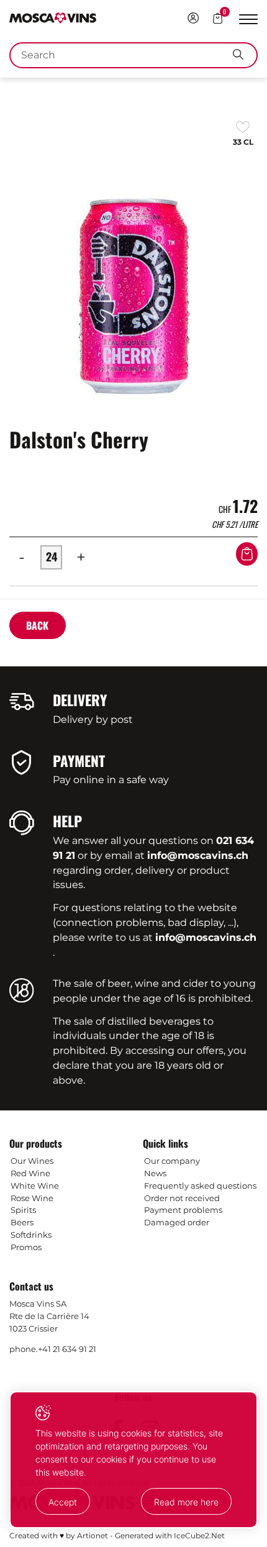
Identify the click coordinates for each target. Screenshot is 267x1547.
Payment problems (183, 1210)
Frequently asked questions (200, 1186)
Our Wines (32, 1161)
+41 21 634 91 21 (67, 1349)
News (155, 1173)
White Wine (35, 1186)
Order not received (182, 1198)
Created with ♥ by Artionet (58, 1535)
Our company (172, 1161)
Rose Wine (32, 1198)
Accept (62, 1502)
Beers (22, 1222)
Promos (26, 1247)
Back (37, 625)
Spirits (23, 1210)
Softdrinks (31, 1235)
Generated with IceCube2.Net (170, 1535)
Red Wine (30, 1173)
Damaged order (176, 1222)
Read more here (186, 1502)
